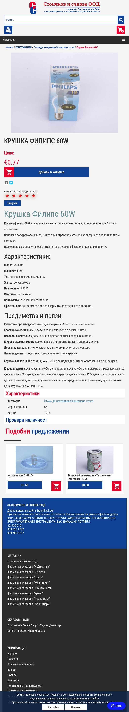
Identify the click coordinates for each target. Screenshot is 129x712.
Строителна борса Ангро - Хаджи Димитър (34, 625)
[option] (64, 93)
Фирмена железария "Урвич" (25, 593)
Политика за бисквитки (22, 691)
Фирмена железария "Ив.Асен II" (27, 572)
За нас (11, 669)
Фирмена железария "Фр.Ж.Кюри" (28, 604)
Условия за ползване (20, 664)
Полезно (12, 659)
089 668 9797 (15, 533)
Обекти (11, 675)
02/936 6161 (15, 525)
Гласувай (12, 203)
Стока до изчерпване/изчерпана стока (68, 401)
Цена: (9, 152)
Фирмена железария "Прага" (25, 577)
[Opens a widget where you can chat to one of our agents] (116, 706)
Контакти (13, 680)
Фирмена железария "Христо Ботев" (30, 588)
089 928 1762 (15, 529)
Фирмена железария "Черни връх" (28, 598)
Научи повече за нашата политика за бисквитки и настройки (64, 698)
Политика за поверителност (24, 685)
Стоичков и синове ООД (22, 561)
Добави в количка (51, 172)
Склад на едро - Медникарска (26, 630)
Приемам (75, 707)
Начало (12, 653)
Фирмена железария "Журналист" (28, 582)
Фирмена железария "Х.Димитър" (28, 566)
